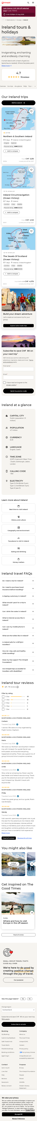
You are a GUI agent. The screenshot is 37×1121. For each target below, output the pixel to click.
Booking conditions (8, 1052)
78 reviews (25, 77)
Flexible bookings (7, 1048)
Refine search (17, 103)
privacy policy (11, 385)
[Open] (17, 687)
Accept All (18, 1114)
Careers (21, 1045)
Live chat (4, 1071)
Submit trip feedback (8, 1038)
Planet (21, 1078)
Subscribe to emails (18, 1024)
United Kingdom (13, 864)
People (21, 1075)
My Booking (5, 1034)
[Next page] (32, 864)
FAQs (25, 86)
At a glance (18, 86)
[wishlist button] (31, 111)
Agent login (5, 1056)
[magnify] (28, 2)
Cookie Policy (30, 1110)
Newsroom (5, 1082)
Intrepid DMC (23, 1041)
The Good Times (24, 1038)
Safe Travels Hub (7, 1041)
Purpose (22, 1065)
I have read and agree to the (16, 384)
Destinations (11, 20)
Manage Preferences (18, 1118)
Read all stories (18, 935)
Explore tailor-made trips (18, 325)
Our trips (10, 86)
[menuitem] (6, 2)
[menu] (33, 2)
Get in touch (5, 1068)
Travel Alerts (5, 1045)
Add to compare (12, 151)
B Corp (21, 1068)
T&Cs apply (5, 1019)
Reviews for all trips (24, 838)
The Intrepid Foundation (27, 1071)
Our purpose (18, 980)
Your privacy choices (28, 1052)
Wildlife (21, 1082)
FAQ (3, 1075)
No (30, 999)
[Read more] (3, 19)
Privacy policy (23, 1048)
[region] (18, 1108)
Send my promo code (18, 391)
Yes (23, 999)
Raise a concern (7, 1086)
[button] (31, 111)
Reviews (4, 1078)
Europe (19, 20)
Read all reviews (8, 838)
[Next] (35, 86)
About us (22, 1034)
